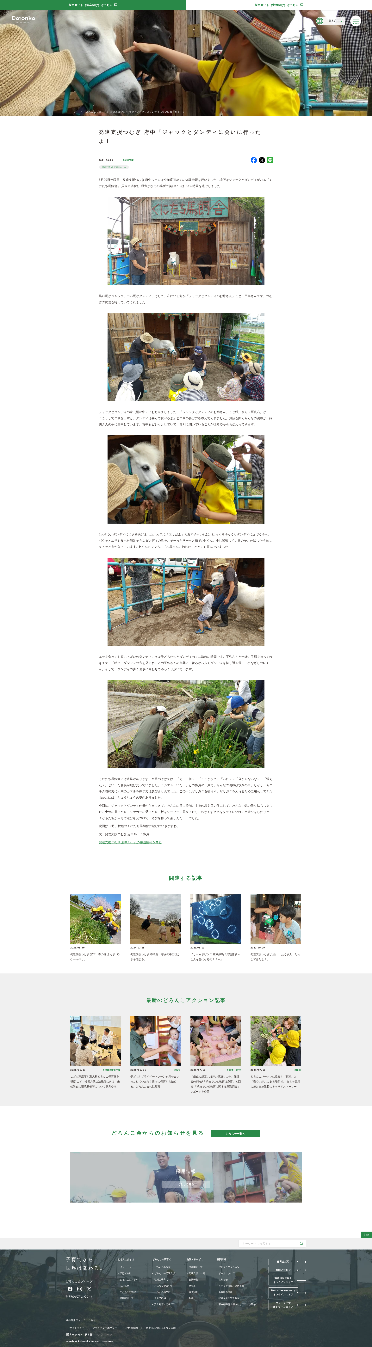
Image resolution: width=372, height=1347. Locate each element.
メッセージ (125, 1267)
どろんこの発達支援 (164, 1273)
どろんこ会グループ (79, 1281)
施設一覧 (193, 1279)
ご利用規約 (131, 1327)
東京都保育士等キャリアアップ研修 (237, 1304)
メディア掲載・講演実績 (231, 1285)
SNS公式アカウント (79, 1296)
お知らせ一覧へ (235, 1133)
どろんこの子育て (161, 1259)
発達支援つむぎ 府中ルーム (114, 167)
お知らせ (223, 1279)
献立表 (192, 1285)
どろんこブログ (95, 111)
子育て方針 (125, 1273)
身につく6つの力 (163, 1285)
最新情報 (221, 1259)
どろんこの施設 (128, 1292)
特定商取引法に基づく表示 (161, 1327)
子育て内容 (160, 1298)
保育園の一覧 (196, 1267)
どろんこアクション (229, 1267)
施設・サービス (195, 1259)
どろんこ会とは (126, 1259)
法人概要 (124, 1285)
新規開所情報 (225, 1292)
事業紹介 (193, 1292)
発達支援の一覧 (197, 1273)
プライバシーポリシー (105, 1327)
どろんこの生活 (162, 1292)
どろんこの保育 (162, 1267)
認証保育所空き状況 (229, 1298)
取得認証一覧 (127, 1298)
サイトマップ (77, 1327)
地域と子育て (161, 1279)
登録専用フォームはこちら (81, 1320)
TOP (75, 111)
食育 (191, 1298)
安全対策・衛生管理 (164, 1304)
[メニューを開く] (355, 20)
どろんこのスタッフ (130, 1279)
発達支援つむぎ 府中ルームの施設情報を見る (130, 842)
